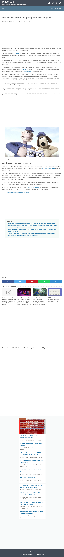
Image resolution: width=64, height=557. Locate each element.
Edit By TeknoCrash (39, 554)
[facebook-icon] (49, 3)
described (17, 53)
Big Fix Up (23, 69)
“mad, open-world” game (48, 168)
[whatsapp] (44, 281)
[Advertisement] (32, 35)
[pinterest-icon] (60, 3)
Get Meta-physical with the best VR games (17, 192)
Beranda (32, 551)
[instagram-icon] (56, 3)
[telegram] (56, 281)
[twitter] (20, 281)
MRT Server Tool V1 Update (27, 477)
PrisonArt (8, 2)
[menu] (4, 8)
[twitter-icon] (52, 3)
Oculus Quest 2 (27, 71)
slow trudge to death (33, 187)
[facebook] (8, 281)
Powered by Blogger (29, 554)
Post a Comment (27, 21)
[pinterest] (32, 281)
